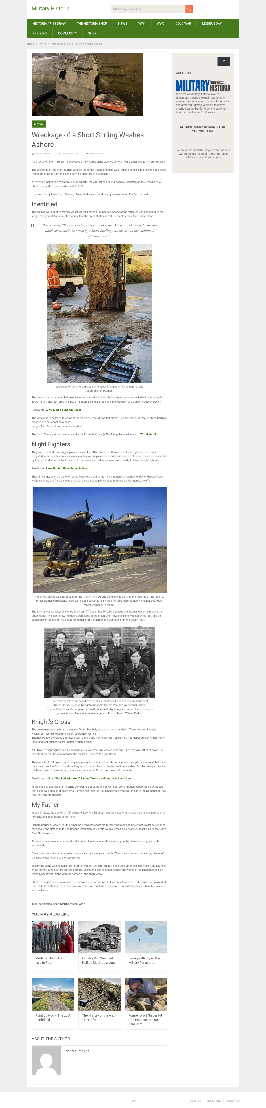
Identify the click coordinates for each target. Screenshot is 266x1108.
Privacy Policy (213, 1100)
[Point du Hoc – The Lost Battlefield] (53, 994)
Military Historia (51, 8)
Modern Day (212, 23)
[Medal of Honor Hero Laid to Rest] (53, 937)
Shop (92, 33)
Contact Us (232, 1100)
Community (67, 33)
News (122, 23)
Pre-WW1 (40, 33)
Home (30, 43)
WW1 (142, 23)
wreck (73, 904)
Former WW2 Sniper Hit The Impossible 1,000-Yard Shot (145, 1019)
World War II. (148, 434)
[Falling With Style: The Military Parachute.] (146, 937)
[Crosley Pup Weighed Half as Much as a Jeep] (99, 937)
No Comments (97, 153)
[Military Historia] (203, 90)
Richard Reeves (43, 153)
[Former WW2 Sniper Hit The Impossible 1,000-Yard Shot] (146, 994)
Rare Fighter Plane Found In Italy (67, 468)
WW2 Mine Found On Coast (63, 409)
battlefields (45, 904)
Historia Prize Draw (49, 23)
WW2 (160, 23)
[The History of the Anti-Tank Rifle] (99, 994)
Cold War (183, 23)
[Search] (224, 61)
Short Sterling (61, 904)
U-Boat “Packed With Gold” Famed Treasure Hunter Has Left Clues (88, 778)
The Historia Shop (92, 23)
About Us (195, 1100)
